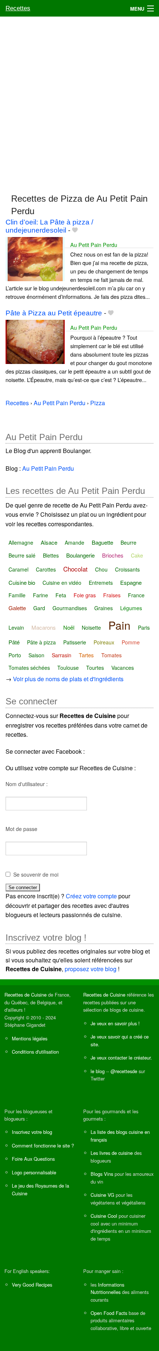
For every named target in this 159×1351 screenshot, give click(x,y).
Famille (17, 595)
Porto (15, 655)
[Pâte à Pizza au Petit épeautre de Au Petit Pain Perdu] (35, 341)
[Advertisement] (79, 101)
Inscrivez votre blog (32, 1131)
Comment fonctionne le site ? (43, 1145)
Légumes (131, 608)
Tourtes (95, 667)
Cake (137, 555)
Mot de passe (21, 828)
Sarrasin (61, 655)
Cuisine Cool (104, 1215)
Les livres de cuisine (112, 1152)
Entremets (101, 582)
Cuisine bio (22, 582)
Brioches (113, 555)
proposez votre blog (90, 969)
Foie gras (85, 595)
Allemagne (21, 542)
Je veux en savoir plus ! (115, 1023)
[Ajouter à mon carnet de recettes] (75, 230)
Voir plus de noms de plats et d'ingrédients (68, 679)
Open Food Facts (109, 1312)
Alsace (49, 542)
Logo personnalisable (34, 1172)
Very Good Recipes (32, 1284)
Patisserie (74, 642)
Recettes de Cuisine (25, 994)
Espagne (131, 582)
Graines (103, 608)
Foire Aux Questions (33, 1158)
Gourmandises (70, 608)
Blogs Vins (102, 1173)
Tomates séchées (29, 667)
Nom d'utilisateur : (27, 784)
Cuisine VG (102, 1194)
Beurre (128, 542)
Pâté (14, 642)
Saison (36, 655)
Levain (16, 627)
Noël (68, 627)
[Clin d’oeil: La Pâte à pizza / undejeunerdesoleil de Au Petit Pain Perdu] (35, 258)
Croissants (127, 569)
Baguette (102, 542)
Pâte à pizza (41, 642)
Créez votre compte (91, 896)
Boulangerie (80, 555)
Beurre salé (22, 555)
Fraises (112, 595)
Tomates (111, 655)
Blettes (51, 555)
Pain (119, 625)
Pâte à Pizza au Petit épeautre (54, 313)
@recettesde (124, 1071)
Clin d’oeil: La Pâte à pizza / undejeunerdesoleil (49, 226)
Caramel (18, 569)
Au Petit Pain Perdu (93, 244)
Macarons (43, 627)
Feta (60, 595)
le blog (98, 1071)
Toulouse (68, 667)
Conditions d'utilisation (35, 1051)
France (136, 595)
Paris (144, 627)
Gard (39, 608)
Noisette (91, 627)
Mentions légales (29, 1038)
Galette (17, 608)
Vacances (122, 667)
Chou (101, 569)
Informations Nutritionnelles (107, 1288)
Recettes (18, 8)
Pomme (131, 642)
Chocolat (75, 568)
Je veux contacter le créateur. (121, 1057)
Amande (74, 542)
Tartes (86, 655)
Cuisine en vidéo (62, 582)
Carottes (46, 569)
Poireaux (104, 642)
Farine (40, 595)
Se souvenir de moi (35, 874)
